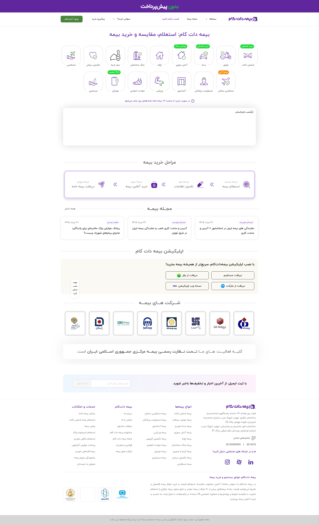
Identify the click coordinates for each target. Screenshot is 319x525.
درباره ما (128, 413)
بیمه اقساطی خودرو (85, 451)
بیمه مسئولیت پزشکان (154, 420)
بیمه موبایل (160, 451)
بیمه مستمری (159, 457)
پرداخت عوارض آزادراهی (83, 445)
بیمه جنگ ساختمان (182, 445)
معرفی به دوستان (86, 464)
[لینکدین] (250, 462)
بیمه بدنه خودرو (183, 426)
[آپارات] (239, 462)
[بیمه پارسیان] (75, 323)
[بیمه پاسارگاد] (171, 323)
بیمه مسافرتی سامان (155, 413)
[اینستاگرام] (227, 462)
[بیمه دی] (123, 323)
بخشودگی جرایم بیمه (84, 457)
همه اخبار (70, 209)
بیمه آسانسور (159, 426)
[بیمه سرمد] (195, 323)
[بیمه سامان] (99, 323)
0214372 (251, 444)
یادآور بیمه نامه (87, 413)
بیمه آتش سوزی (183, 432)
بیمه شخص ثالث (183, 413)
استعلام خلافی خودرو (84, 438)
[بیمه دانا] (244, 323)
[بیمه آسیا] (147, 323)
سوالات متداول (124, 426)
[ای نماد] (87, 494)
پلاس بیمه (89, 426)
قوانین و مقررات (124, 445)
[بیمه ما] (219, 323)
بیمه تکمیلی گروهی (156, 438)
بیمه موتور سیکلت (182, 420)
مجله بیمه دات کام (122, 438)
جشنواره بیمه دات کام (121, 432)
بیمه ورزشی (160, 432)
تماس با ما (126, 420)
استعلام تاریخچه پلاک (84, 432)
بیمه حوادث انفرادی (156, 445)
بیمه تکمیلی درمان (182, 457)
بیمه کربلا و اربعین (182, 451)
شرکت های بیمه (124, 451)
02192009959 (233, 444)
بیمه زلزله (187, 438)
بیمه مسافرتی (184, 464)
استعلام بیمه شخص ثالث (82, 420)
